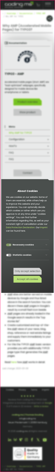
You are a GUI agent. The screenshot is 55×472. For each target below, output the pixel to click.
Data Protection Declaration (20, 227)
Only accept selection (27, 271)
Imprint (44, 227)
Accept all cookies (27, 279)
